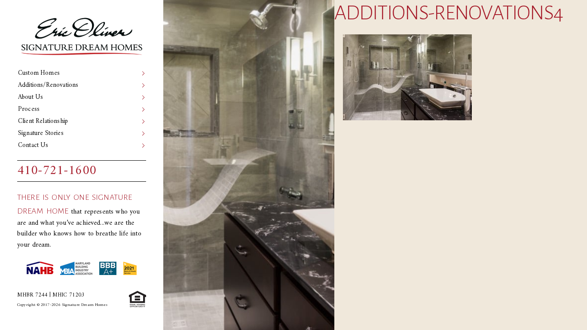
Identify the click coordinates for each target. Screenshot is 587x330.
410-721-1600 (56, 170)
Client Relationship (43, 121)
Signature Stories (41, 133)
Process (29, 109)
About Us (30, 97)
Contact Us (33, 145)
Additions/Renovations (48, 85)
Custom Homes (39, 73)
